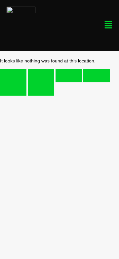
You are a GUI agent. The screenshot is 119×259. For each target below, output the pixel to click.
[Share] (69, 75)
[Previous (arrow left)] (13, 89)
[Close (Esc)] (96, 75)
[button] (87, 25)
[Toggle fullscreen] (41, 75)
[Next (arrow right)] (41, 89)
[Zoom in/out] (13, 75)
